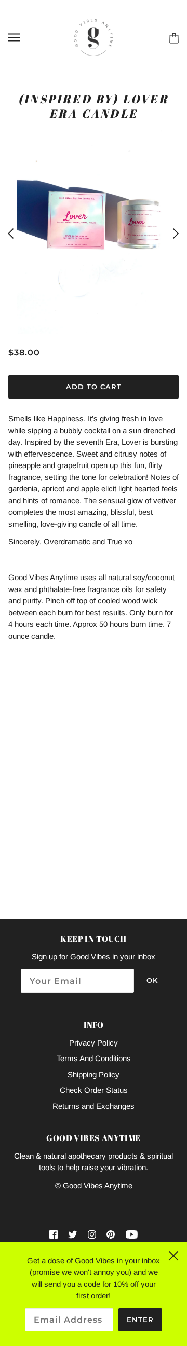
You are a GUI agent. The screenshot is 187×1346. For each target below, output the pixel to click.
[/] (93, 36)
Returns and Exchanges (93, 1106)
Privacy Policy (93, 1042)
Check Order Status (94, 1090)
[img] (53, 1234)
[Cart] (172, 37)
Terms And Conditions (94, 1058)
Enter (140, 1319)
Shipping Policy (93, 1074)
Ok (152, 980)
